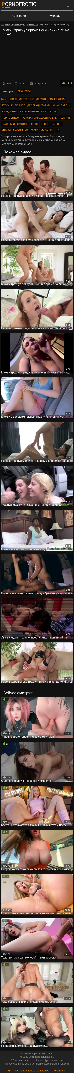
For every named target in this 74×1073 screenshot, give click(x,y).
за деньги (8, 124)
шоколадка (49, 111)
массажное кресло (25, 130)
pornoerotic (19, 4)
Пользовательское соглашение (31, 1070)
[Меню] (68, 5)
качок (34, 124)
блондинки (9, 111)
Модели (55, 16)
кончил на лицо (51, 124)
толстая (64, 117)
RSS (9, 1070)
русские (7, 105)
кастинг (22, 124)
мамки (6, 130)
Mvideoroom (58, 1070)
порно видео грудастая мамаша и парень (42, 105)
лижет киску (57, 99)
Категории (19, 16)
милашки (47, 130)
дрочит (41, 99)
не (57, 130)
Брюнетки (24, 91)
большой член (29, 111)
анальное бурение (21, 99)
